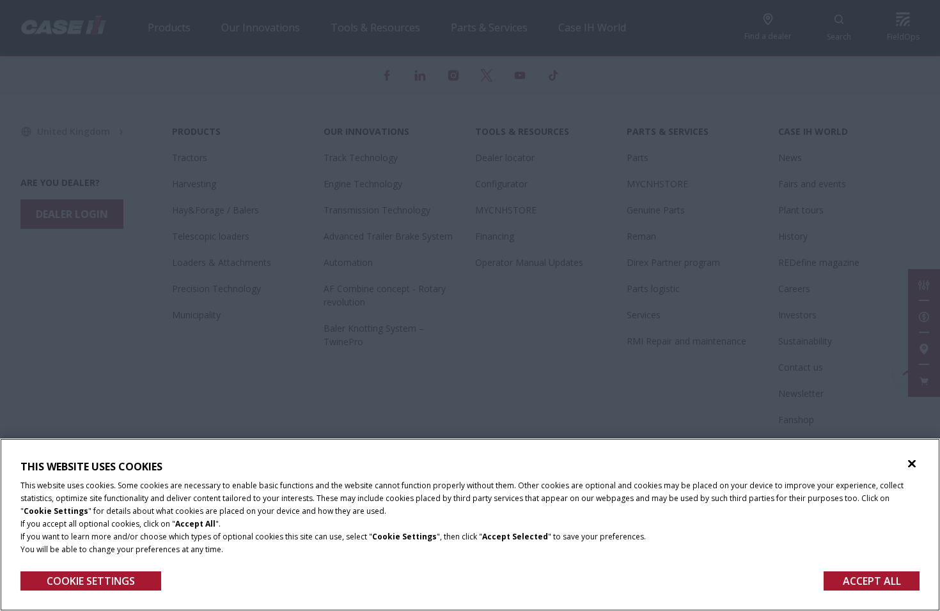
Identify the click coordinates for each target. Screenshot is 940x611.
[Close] (912, 464)
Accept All (872, 581)
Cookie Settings (91, 581)
